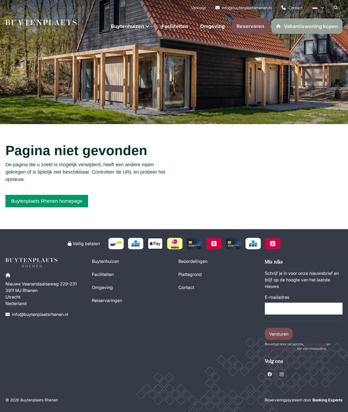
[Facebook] (270, 374)
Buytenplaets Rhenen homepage (46, 201)
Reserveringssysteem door (304, 400)
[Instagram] (282, 374)
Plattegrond (190, 274)
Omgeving (102, 287)
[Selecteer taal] (318, 8)
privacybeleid (315, 344)
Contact (186, 287)
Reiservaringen (107, 300)
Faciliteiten (103, 274)
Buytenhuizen (105, 261)
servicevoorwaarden (280, 348)
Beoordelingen (192, 261)
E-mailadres (277, 297)
